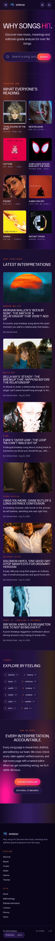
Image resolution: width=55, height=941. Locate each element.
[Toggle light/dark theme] (49, 5)
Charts (6, 866)
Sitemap (40, 931)
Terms (5, 917)
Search (44, 56)
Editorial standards (27, 790)
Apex (20, 935)
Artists (5, 870)
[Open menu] (6, 5)
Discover (6, 857)
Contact (6, 907)
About (5, 894)
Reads (6, 861)
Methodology (9, 898)
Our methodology (27, 781)
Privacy (6, 912)
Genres (6, 875)
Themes (6, 880)
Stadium (10, 935)
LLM (50, 931)
